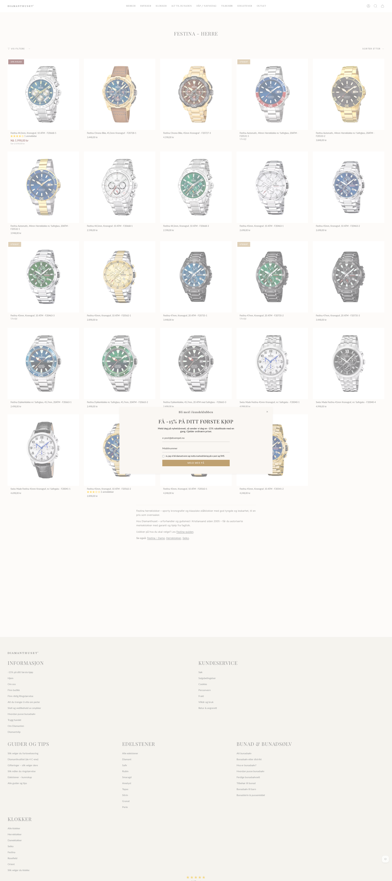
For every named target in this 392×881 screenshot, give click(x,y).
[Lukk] (267, 411)
